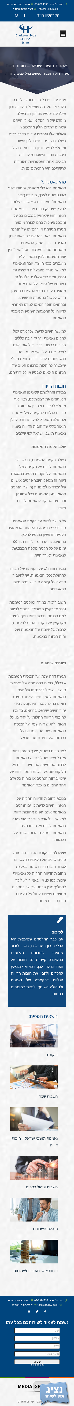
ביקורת (52, 1055)
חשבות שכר (48, 1096)
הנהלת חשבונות (45, 1229)
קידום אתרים (25, 1401)
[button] (63, 33)
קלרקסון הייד (48, 15)
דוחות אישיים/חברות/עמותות (35, 1271)
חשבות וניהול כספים (42, 1187)
